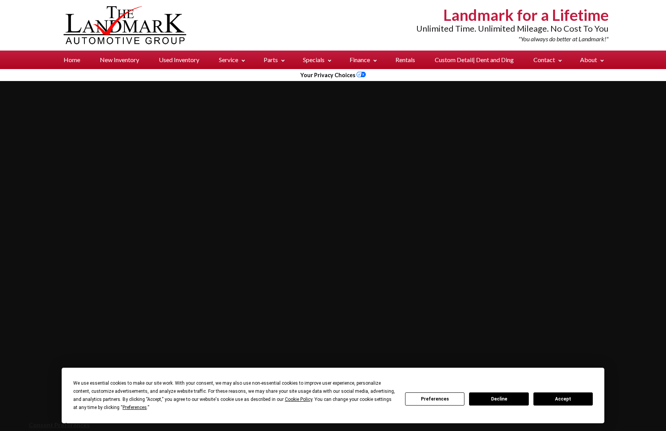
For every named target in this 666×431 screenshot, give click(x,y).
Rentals (405, 59)
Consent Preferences (59, 424)
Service (229, 59)
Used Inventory (179, 59)
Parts (271, 59)
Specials (314, 59)
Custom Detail (474, 59)
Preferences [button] (135, 407)
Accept (563, 399)
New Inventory (119, 59)
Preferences (435, 399)
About (589, 59)
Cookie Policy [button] (298, 399)
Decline (499, 399)
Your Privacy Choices (328, 75)
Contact (544, 59)
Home (72, 59)
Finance (360, 59)
